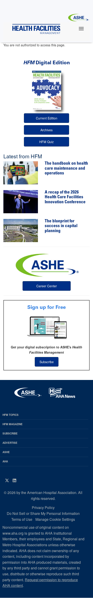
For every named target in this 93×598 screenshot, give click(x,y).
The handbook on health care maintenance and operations (66, 168)
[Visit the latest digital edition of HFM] (46, 90)
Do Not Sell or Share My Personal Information (43, 513)
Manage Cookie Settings (55, 519)
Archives (46, 130)
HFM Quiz (46, 141)
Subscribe (47, 362)
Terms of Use (21, 519)
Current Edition (46, 118)
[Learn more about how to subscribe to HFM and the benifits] (46, 327)
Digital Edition (46, 63)
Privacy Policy (43, 507)
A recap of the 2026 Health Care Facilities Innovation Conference (65, 197)
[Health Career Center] (46, 264)
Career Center (46, 286)
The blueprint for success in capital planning (61, 226)
